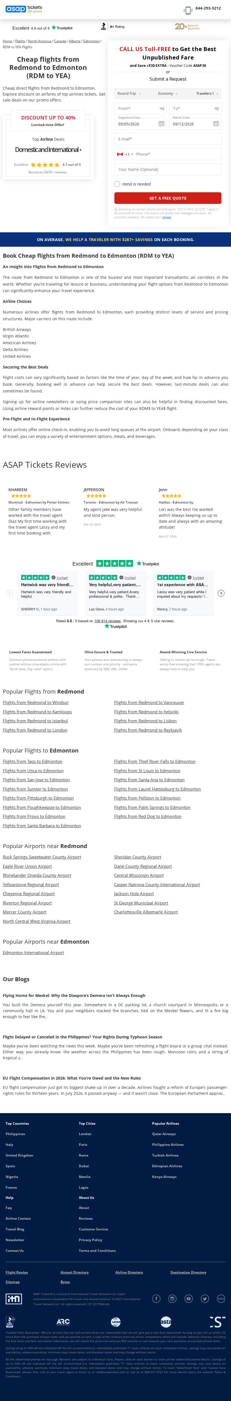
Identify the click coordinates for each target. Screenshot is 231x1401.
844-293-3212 (208, 8)
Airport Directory (75, 1272)
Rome (83, 1155)
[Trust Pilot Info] (187, 27)
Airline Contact (18, 1218)
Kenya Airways (164, 1176)
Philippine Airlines (168, 1144)
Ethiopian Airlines (167, 1166)
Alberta (75, 41)
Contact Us (15, 1250)
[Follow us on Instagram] (172, 1298)
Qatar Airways (164, 1133)
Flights (20, 41)
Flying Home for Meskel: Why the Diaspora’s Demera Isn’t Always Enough (74, 995)
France (11, 1187)
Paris (83, 1144)
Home (7, 41)
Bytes (65, 1281)
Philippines (15, 1133)
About (84, 1207)
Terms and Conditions (97, 1250)
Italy (9, 1144)
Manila (84, 1176)
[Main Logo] (24, 10)
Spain (10, 1166)
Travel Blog (15, 1229)
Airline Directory (129, 1272)
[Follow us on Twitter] (205, 1298)
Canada (60, 41)
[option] (40, 509)
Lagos (83, 1187)
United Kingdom (19, 1155)
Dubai (84, 1166)
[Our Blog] (221, 1298)
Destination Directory (188, 1272)
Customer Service (93, 1229)
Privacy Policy (90, 1239)
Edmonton (91, 41)
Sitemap (13, 1281)
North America (40, 41)
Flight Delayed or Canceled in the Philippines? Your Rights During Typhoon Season (82, 1037)
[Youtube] (189, 1298)
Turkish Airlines (165, 1155)
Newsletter (15, 1239)
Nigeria (12, 1176)
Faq (9, 1207)
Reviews (86, 1218)
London (85, 1133)
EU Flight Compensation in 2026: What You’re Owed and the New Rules (72, 1078)
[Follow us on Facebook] (156, 1298)
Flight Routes (17, 1272)
